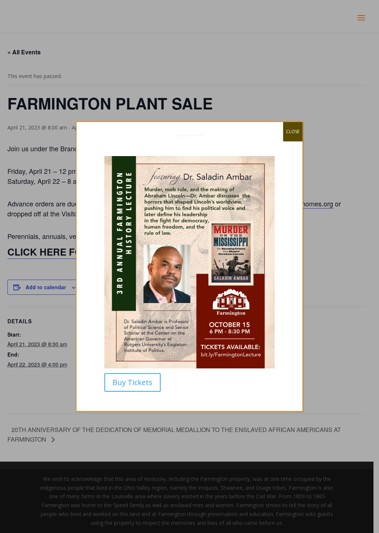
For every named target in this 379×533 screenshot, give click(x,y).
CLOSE (292, 131)
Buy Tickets (132, 382)
